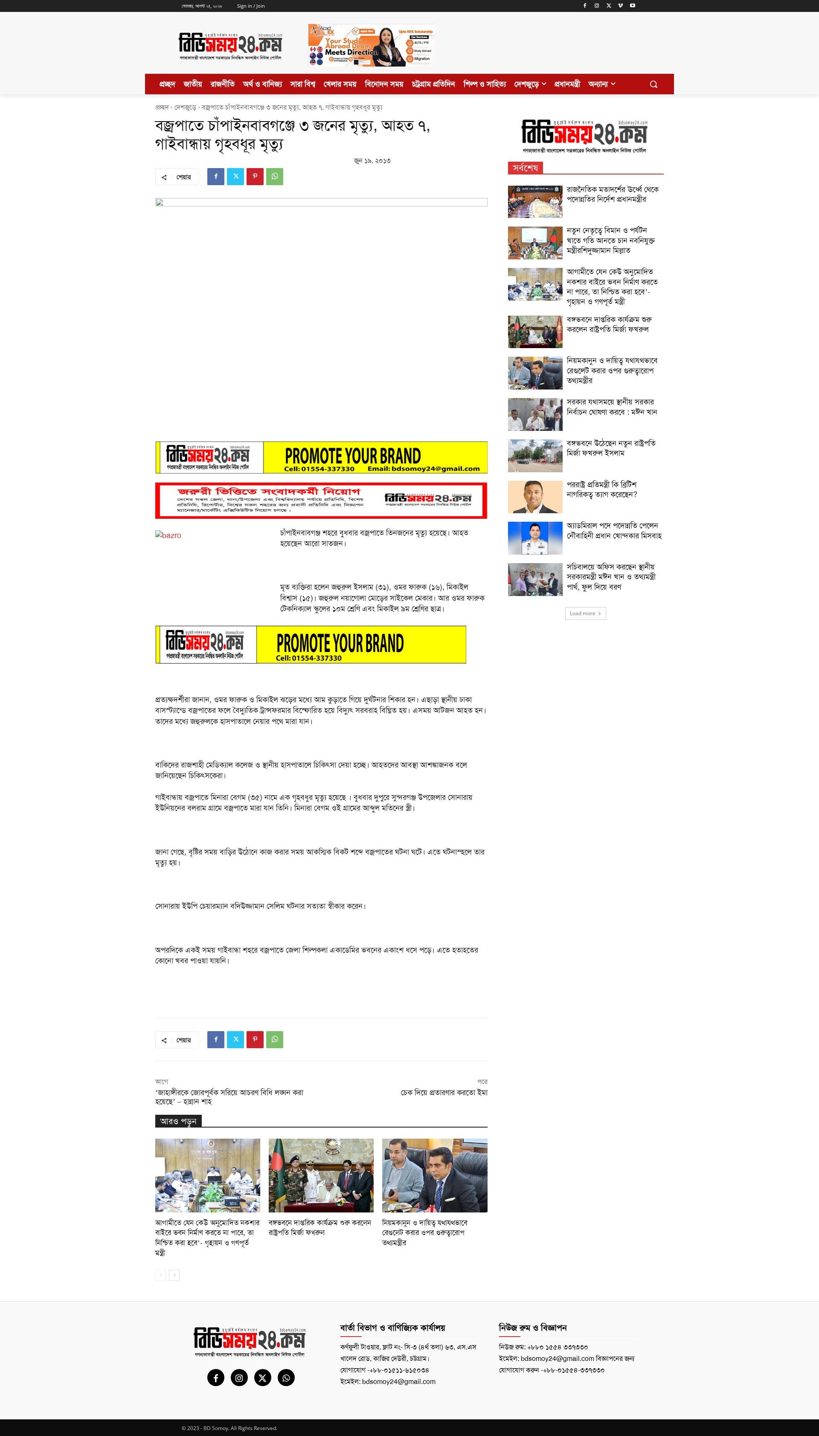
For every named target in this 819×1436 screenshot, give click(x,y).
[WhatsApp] (274, 176)
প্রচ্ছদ (162, 107)
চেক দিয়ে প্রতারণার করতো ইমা (444, 1092)
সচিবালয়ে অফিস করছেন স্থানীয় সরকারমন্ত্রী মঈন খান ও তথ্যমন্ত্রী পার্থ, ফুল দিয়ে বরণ (611, 577)
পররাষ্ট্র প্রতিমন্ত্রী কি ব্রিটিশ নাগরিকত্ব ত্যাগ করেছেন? (602, 490)
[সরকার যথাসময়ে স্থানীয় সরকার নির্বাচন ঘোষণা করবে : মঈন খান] (535, 414)
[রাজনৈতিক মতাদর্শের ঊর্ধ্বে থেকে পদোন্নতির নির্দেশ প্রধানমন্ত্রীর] (535, 202)
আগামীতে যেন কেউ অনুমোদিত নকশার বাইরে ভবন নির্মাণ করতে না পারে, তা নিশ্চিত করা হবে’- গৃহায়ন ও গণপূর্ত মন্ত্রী (207, 1238)
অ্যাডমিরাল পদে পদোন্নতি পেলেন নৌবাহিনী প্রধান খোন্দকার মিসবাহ (614, 530)
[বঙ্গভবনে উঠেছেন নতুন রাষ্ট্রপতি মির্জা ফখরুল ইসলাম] (535, 455)
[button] (653, 84)
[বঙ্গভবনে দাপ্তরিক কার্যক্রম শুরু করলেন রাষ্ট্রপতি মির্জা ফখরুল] (321, 1175)
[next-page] (174, 1275)
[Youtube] (632, 6)
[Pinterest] (255, 176)
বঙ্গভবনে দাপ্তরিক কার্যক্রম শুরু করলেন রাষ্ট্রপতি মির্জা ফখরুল (320, 1228)
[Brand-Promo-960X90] (321, 457)
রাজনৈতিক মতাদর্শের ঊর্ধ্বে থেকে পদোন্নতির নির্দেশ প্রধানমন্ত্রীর (613, 194)
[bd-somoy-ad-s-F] (321, 501)
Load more (582, 613)
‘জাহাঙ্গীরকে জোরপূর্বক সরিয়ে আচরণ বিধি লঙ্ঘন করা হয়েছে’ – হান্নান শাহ (229, 1097)
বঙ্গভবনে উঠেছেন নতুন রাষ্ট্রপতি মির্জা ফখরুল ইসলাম (611, 448)
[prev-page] (160, 1275)
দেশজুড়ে (185, 107)
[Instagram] (597, 6)
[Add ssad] (371, 73)
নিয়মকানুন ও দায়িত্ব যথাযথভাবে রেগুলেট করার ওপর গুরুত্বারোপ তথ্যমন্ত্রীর (425, 1233)
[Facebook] (585, 6)
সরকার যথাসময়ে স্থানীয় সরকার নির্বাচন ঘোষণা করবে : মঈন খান (612, 407)
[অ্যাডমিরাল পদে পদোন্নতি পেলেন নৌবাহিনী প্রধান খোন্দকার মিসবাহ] (535, 538)
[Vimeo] (620, 6)
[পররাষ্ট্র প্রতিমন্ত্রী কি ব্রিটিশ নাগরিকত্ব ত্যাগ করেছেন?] (535, 497)
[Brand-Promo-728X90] (321, 644)
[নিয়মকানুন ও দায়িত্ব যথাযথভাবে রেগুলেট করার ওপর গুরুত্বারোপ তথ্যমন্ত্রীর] (434, 1175)
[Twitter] (609, 6)
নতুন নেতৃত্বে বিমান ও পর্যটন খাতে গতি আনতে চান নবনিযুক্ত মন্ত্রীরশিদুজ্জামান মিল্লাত (611, 240)
